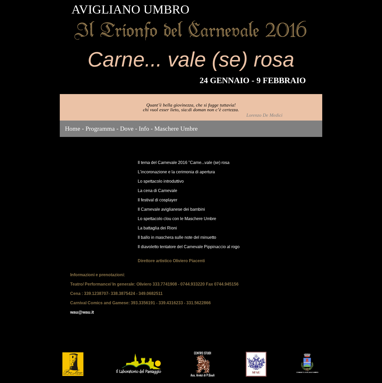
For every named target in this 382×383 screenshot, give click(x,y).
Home (72, 128)
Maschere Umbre (176, 128)
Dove (127, 128)
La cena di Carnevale (157, 190)
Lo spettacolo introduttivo (161, 181)
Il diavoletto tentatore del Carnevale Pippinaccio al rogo (189, 247)
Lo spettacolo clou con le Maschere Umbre (177, 218)
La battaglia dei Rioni (157, 228)
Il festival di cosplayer (157, 200)
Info (144, 128)
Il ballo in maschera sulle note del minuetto (177, 237)
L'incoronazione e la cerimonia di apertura (176, 172)
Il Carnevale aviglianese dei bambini (171, 209)
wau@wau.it (82, 312)
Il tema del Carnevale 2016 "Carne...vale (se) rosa (183, 162)
